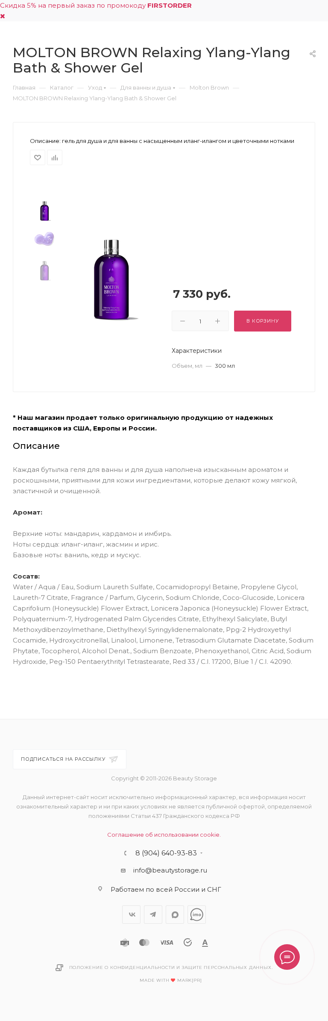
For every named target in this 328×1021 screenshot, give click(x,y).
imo (196, 914)
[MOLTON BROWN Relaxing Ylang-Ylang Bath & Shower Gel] (111, 272)
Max (175, 914)
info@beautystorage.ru (170, 870)
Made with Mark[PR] (171, 980)
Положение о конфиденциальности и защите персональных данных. (171, 967)
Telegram (153, 914)
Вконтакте (131, 914)
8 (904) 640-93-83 (166, 853)
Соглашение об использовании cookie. (164, 834)
